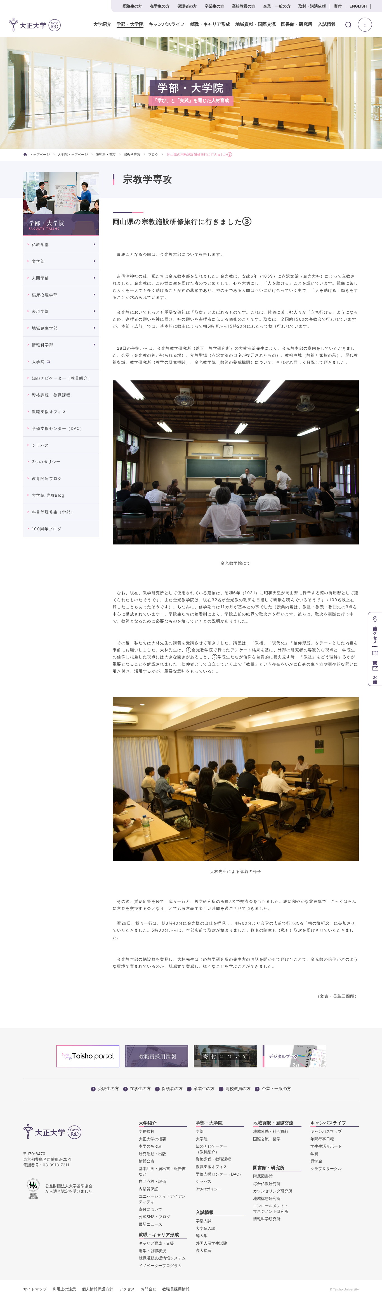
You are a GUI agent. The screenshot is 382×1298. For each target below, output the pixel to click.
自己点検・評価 (152, 1181)
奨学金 (316, 1161)
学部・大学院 (130, 24)
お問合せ (148, 1289)
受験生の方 (132, 6)
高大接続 (203, 1250)
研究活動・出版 (152, 1153)
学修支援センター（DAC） (58, 428)
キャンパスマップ (326, 1131)
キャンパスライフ (167, 24)
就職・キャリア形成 (210, 24)
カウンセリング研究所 (272, 1190)
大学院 (38, 361)
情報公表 (146, 1161)
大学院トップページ (73, 154)
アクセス (127, 1289)
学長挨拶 (146, 1131)
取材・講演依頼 (312, 6)
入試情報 (327, 24)
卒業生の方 (214, 6)
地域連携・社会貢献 (270, 1131)
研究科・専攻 (106, 154)
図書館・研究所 (296, 24)
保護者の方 (187, 6)
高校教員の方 (243, 6)
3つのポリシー (46, 461)
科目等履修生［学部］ (53, 512)
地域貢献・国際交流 (255, 24)
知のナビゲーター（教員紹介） (62, 378)
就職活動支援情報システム (162, 1258)
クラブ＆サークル (326, 1168)
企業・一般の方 (277, 6)
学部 (200, 1131)
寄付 (338, 6)
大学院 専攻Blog (48, 495)
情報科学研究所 (266, 1218)
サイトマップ (35, 1289)
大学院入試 (205, 1228)
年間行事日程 (322, 1138)
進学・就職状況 (152, 1250)
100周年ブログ (47, 528)
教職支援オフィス (49, 411)
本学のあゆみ (150, 1146)
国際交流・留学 (266, 1138)
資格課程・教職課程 (51, 394)
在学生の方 (159, 6)
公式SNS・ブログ (154, 1216)
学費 (314, 1153)
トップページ (40, 154)
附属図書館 (263, 1176)
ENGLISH (358, 6)
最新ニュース (150, 1224)
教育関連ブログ (47, 478)
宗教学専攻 (132, 154)
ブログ (153, 154)
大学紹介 (102, 24)
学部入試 (203, 1220)
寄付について (150, 1209)
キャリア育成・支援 (156, 1243)
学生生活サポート (326, 1146)
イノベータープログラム (160, 1265)
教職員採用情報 (176, 1289)
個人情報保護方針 (97, 1289)
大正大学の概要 (152, 1138)
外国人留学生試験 (211, 1243)
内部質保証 (148, 1188)
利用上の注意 (64, 1289)
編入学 (201, 1235)
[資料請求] (375, 654)
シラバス (40, 445)
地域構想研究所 (266, 1198)
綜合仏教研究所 (266, 1183)
